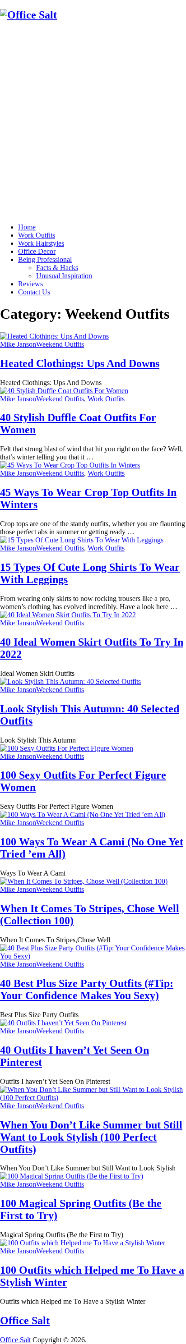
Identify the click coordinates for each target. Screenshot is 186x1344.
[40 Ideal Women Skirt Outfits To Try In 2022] (93, 615)
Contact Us (34, 292)
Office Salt (25, 1320)
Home (27, 227)
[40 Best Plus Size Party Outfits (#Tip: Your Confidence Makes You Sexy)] (93, 952)
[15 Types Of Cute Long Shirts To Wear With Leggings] (93, 540)
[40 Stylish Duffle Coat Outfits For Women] (93, 391)
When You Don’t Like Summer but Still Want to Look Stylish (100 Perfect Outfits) (91, 1137)
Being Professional (45, 259)
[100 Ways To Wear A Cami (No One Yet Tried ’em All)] (93, 815)
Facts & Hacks (57, 267)
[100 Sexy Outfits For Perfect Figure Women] (93, 748)
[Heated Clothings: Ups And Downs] (93, 336)
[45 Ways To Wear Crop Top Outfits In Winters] (93, 465)
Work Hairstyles (41, 243)
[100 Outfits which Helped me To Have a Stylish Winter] (93, 1243)
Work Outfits (36, 235)
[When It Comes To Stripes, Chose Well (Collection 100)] (93, 881)
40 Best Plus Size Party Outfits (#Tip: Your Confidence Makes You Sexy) (86, 989)
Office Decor (37, 251)
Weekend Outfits (60, 344)
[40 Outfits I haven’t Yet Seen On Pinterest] (93, 1023)
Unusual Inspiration (64, 276)
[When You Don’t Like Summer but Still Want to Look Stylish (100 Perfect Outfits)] (93, 1094)
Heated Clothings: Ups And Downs (79, 363)
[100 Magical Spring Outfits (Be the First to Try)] (93, 1176)
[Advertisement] (93, 123)
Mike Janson (18, 344)
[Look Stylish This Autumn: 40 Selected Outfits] (93, 682)
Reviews (30, 284)
